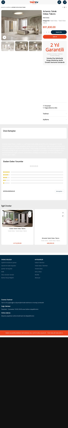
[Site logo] (34, 2)
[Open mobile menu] (3, 2)
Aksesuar (37, 278)
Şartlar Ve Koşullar (6, 269)
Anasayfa (3, 7)
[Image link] (53, 323)
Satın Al (55, 36)
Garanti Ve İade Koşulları (8, 265)
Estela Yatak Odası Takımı (17, 228)
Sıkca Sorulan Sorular (7, 275)
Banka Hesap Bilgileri (7, 278)
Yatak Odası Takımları (41, 265)
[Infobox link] (34, 301)
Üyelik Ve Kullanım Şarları (9, 262)
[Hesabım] (59, 2)
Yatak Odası (53, 21)
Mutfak (37, 275)
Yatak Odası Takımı (21, 231)
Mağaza (9, 7)
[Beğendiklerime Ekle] (29, 212)
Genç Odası (38, 272)
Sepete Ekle (59, 32)
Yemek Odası (39, 269)
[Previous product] (63, 7)
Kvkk (2, 272)
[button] (29, 215)
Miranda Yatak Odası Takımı (50, 238)
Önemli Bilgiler (6, 259)
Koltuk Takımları (39, 262)
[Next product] (66, 7)
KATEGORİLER (39, 259)
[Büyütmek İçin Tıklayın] (4, 37)
